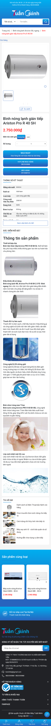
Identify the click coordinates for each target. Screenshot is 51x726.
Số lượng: (7, 144)
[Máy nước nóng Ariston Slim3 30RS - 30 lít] (13, 576)
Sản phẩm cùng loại (15, 557)
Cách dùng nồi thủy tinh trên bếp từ (31, 521)
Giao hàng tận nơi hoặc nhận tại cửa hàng (25, 154)
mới (28, 137)
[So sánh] (47, 714)
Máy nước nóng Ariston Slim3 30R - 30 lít (37, 590)
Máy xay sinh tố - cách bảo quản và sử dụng (32, 530)
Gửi (45, 648)
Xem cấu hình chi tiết (25, 223)
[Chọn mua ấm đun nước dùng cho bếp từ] (9, 515)
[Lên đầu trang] (47, 708)
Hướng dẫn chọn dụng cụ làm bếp (30, 538)
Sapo (31, 716)
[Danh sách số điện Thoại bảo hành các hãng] (9, 507)
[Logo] (25, 13)
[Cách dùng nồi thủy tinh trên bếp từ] (9, 523)
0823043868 (34, 5)
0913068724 (25, 171)
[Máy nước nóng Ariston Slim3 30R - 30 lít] (38, 576)
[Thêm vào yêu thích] (45, 86)
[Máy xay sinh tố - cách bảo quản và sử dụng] (9, 531)
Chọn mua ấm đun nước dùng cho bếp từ (32, 514)
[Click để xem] (25, 66)
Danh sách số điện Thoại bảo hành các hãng (32, 506)
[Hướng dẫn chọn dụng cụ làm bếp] (9, 539)
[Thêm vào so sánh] (25, 109)
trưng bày (21, 137)
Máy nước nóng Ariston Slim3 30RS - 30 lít (12, 590)
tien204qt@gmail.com (13, 672)
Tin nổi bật (8, 500)
